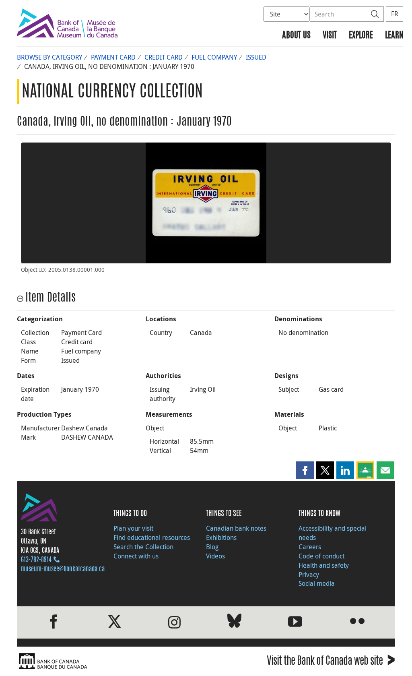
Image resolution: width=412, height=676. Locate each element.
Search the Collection (143, 546)
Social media (317, 583)
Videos (215, 556)
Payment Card (113, 57)
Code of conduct (321, 556)
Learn (394, 35)
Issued (256, 57)
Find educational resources (151, 537)
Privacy (309, 574)
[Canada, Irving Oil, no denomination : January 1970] (206, 203)
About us (296, 35)
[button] (305, 470)
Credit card (163, 57)
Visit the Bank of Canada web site (331, 662)
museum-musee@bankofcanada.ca (63, 569)
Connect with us (136, 556)
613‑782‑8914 (36, 560)
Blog (212, 546)
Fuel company (214, 57)
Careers (310, 546)
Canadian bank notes (236, 528)
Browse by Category (49, 57)
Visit (330, 35)
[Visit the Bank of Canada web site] (109, 661)
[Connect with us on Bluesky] (234, 622)
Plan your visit (133, 528)
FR (394, 13)
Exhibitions (221, 537)
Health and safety (324, 565)
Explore (361, 35)
